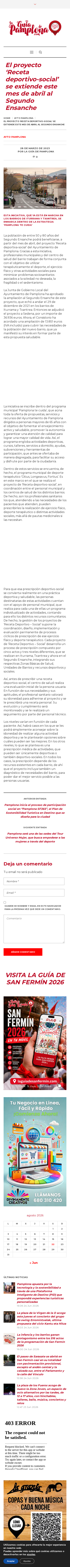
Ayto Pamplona (23, 118)
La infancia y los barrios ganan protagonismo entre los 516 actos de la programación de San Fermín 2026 (41, 1340)
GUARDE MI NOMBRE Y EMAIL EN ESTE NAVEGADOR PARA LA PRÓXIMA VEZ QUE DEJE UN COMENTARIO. (32, 907)
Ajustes (27, 1561)
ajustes (31, 1554)
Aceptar (11, 1561)
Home (7, 118)
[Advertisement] (35, 372)
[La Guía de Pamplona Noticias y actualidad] (35, 28)
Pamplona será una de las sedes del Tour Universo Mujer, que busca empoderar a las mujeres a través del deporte (35, 837)
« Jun (34, 1262)
